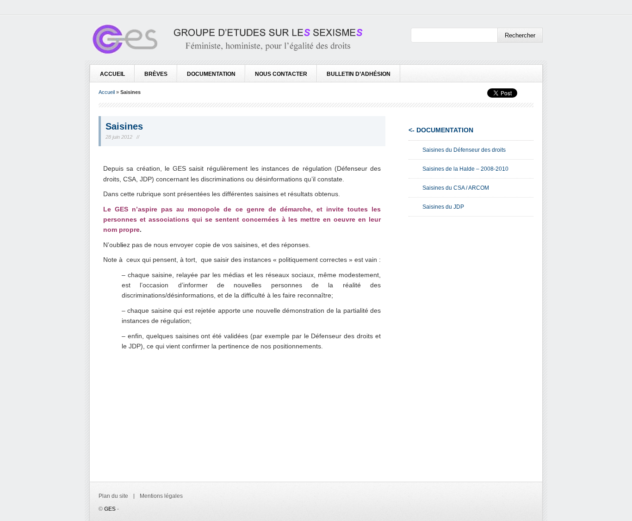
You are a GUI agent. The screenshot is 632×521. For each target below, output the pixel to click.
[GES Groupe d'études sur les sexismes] (226, 41)
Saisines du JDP (443, 207)
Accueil (112, 74)
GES (110, 509)
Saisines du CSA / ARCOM (455, 188)
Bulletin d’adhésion (358, 74)
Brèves (155, 74)
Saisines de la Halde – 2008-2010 (465, 169)
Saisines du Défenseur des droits (464, 150)
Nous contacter (281, 74)
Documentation (211, 74)
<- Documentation (441, 130)
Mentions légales (161, 496)
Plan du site (113, 496)
